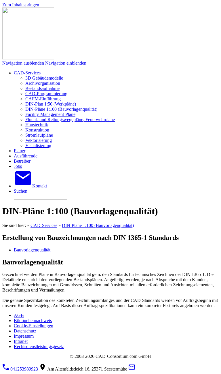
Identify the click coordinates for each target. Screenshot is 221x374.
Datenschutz (25, 330)
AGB (19, 315)
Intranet (21, 341)
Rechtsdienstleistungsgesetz (39, 346)
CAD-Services (44, 225)
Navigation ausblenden (23, 63)
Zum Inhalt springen (20, 4)
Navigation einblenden (65, 63)
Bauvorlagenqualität (32, 249)
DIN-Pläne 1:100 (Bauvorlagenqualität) (98, 225)
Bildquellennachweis (33, 320)
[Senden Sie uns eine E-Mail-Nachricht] (131, 369)
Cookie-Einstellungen (33, 325)
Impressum (24, 336)
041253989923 (23, 369)
